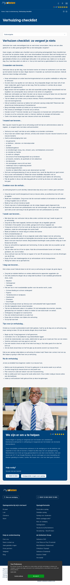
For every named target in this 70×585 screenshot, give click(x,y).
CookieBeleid (6, 573)
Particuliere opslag (42, 509)
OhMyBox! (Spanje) (42, 548)
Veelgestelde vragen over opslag (34, 476)
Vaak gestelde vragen (10, 545)
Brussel (5, 509)
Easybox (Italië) (41, 554)
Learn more (13, 572)
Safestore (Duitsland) (43, 551)
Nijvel (4, 518)
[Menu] (67, 3)
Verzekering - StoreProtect (45, 531)
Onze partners (7, 548)
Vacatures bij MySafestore (44, 528)
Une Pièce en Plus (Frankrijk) (45, 542)
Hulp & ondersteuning (12, 11)
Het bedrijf (39, 557)
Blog (4, 554)
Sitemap (5, 575)
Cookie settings (18, 576)
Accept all (36, 576)
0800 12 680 (13, 476)
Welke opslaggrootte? (43, 518)
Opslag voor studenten (43, 515)
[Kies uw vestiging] (62, 3)
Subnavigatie (8, 34)
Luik (4, 512)
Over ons (6, 539)
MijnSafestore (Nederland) (45, 545)
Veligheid (5, 551)
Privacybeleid (6, 571)
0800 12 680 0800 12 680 (48, 497)
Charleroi (6, 515)
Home (3, 11)
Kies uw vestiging (12, 497)
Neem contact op (8, 542)
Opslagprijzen (40, 525)
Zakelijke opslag (41, 512)
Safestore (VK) (41, 539)
